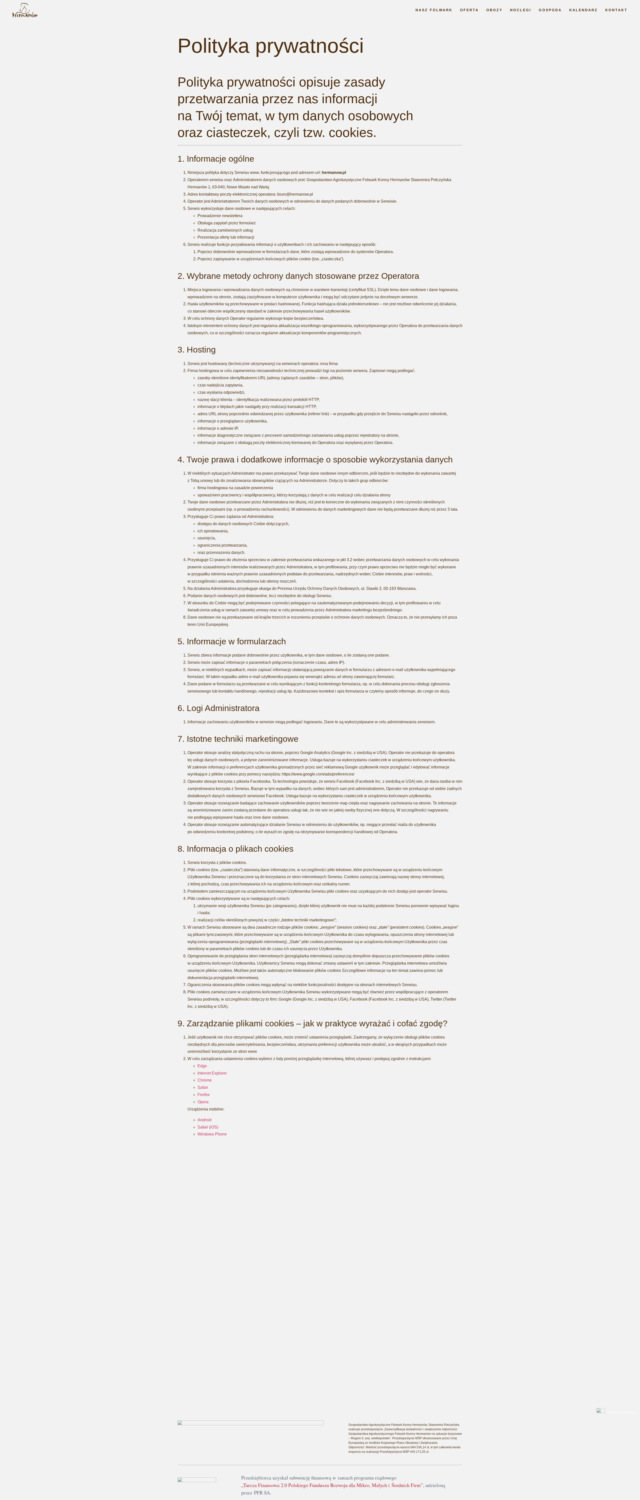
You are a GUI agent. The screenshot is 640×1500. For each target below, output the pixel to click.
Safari (203, 1087)
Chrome (205, 1080)
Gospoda (550, 10)
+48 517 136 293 (390, 1305)
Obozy (494, 10)
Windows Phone (212, 1134)
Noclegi (520, 10)
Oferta (469, 10)
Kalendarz (583, 10)
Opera (203, 1102)
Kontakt (616, 10)
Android (205, 1120)
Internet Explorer (212, 1073)
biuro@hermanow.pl (393, 1314)
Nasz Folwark (434, 10)
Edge (202, 1066)
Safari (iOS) (208, 1127)
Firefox (204, 1095)
